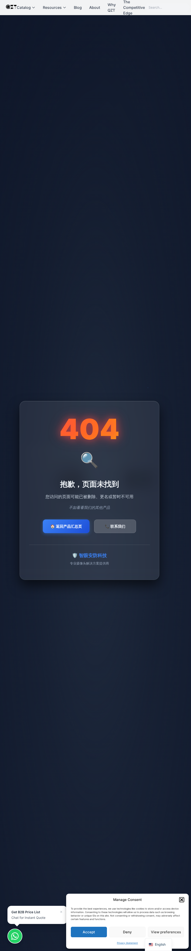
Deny (127, 932)
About (94, 7)
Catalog (24, 7)
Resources (52, 7)
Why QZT (112, 7)
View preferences (166, 932)
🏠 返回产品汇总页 (66, 526)
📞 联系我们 (115, 526)
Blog (78, 7)
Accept (89, 932)
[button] (181, 899)
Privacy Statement (127, 942)
